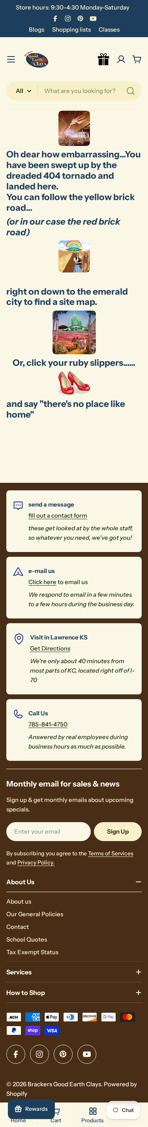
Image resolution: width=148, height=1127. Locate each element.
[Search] (130, 91)
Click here (42, 582)
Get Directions (50, 648)
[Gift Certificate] (103, 59)
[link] (74, 256)
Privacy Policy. (35, 862)
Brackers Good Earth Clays (64, 1084)
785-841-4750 (47, 724)
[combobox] (74, 90)
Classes (109, 29)
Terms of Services (110, 853)
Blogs (36, 29)
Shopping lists (71, 29)
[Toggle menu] (11, 59)
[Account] (121, 59)
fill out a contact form (57, 515)
